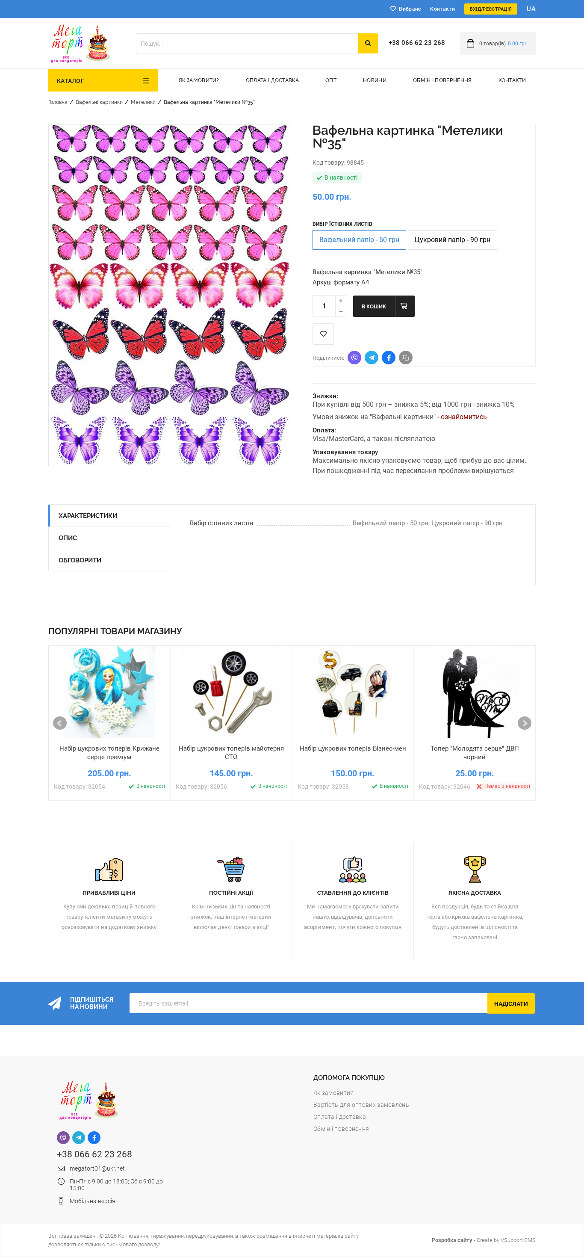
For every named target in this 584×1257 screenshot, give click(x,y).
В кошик (374, 307)
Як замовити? (199, 80)
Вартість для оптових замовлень (361, 1104)
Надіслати (511, 1003)
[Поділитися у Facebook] (388, 357)
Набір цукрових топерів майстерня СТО (231, 753)
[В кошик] (69, 745)
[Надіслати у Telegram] (371, 357)
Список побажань (323, 334)
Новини (374, 80)
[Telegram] (78, 1137)
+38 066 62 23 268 (417, 42)
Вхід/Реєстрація (491, 9)
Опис (68, 538)
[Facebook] (94, 1137)
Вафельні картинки (99, 102)
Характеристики (88, 516)
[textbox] (247, 43)
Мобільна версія (92, 1201)
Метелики (143, 102)
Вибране (410, 9)
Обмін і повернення (442, 80)
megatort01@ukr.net (97, 1168)
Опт (330, 80)
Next (524, 723)
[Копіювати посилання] (406, 357)
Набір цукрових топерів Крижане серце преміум (109, 753)
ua (531, 9)
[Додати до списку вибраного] (109, 745)
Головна (58, 102)
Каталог (70, 80)
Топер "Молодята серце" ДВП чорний (475, 753)
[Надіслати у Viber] (354, 357)
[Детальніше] (150, 745)
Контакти (442, 9)
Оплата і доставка (272, 80)
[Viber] (63, 1137)
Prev (60, 723)
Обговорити (80, 560)
